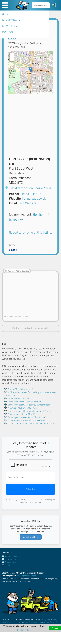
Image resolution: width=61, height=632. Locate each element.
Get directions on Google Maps (30, 187)
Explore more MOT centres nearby (30, 328)
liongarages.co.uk (34, 198)
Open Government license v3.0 (36, 622)
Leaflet (35, 93)
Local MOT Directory (12, 20)
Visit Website (27, 203)
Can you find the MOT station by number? (26, 401)
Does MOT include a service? (20, 389)
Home (5, 14)
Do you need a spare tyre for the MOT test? (27, 420)
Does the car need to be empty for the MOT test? (29, 411)
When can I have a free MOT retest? (23, 407)
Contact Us (9, 564)
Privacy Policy (10, 562)
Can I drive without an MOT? (20, 398)
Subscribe (30, 489)
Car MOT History (10, 26)
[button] (30, 69)
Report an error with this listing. (30, 232)
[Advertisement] (30, 124)
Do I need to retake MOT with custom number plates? (31, 423)
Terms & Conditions (13, 556)
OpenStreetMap (42, 93)
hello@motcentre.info (28, 575)
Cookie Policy (10, 559)
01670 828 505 (30, 193)
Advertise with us (30, 536)
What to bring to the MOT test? (21, 414)
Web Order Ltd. (6, 623)
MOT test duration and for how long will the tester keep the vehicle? (30, 394)
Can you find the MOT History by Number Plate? (29, 404)
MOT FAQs (7, 32)
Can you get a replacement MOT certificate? (27, 417)
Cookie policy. (24, 630)
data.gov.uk (45, 619)
